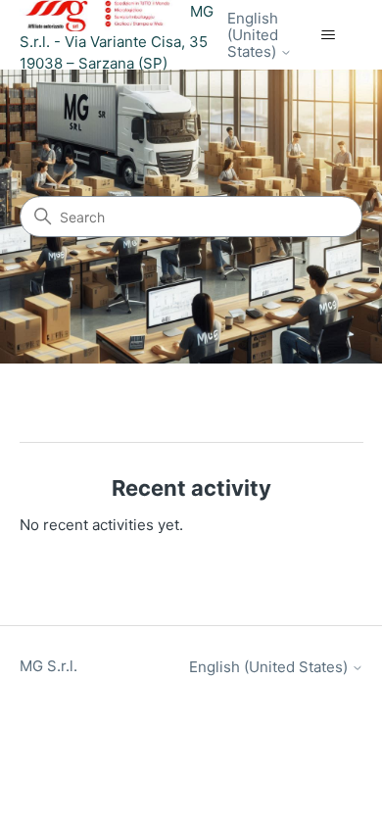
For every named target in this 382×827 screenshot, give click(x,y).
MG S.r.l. (48, 666)
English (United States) (253, 35)
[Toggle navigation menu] (328, 35)
